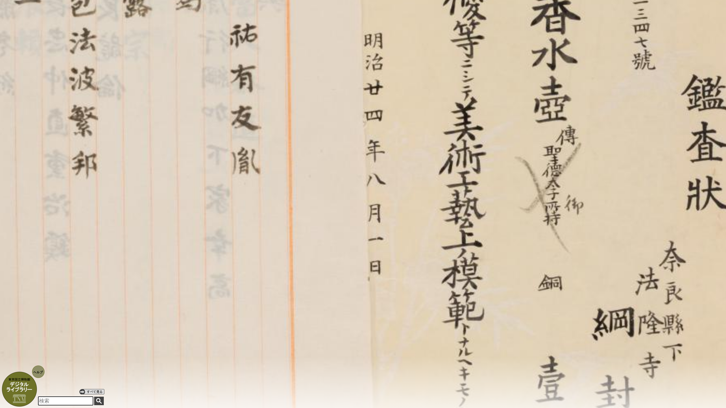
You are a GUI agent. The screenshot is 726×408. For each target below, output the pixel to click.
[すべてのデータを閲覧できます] (92, 391)
